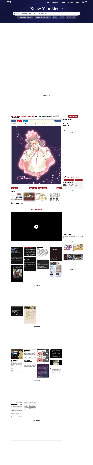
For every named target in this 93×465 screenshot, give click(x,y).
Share (14, 121)
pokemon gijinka (75, 177)
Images (55, 17)
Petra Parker (66, 250)
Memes (62, 17)
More (77, 2)
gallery (33, 123)
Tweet (26, 121)
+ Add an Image (73, 116)
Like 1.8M (57, 121)
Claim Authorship (69, 180)
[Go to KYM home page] (8, 2)
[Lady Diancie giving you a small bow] (36, 155)
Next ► (59, 188)
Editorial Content (71, 17)
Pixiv (64, 130)
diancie (68, 177)
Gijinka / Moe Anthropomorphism (22, 116)
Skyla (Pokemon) (67, 260)
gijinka (64, 177)
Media (63, 2)
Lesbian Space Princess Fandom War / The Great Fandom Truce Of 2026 (77, 262)
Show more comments (36, 209)
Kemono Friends (76, 250)
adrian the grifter (70, 184)
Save (20, 121)
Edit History (78, 180)
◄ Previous (14, 188)
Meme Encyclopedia (52, 2)
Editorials (70, 2)
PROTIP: (13, 123)
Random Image (42, 188)
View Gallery (33, 188)
